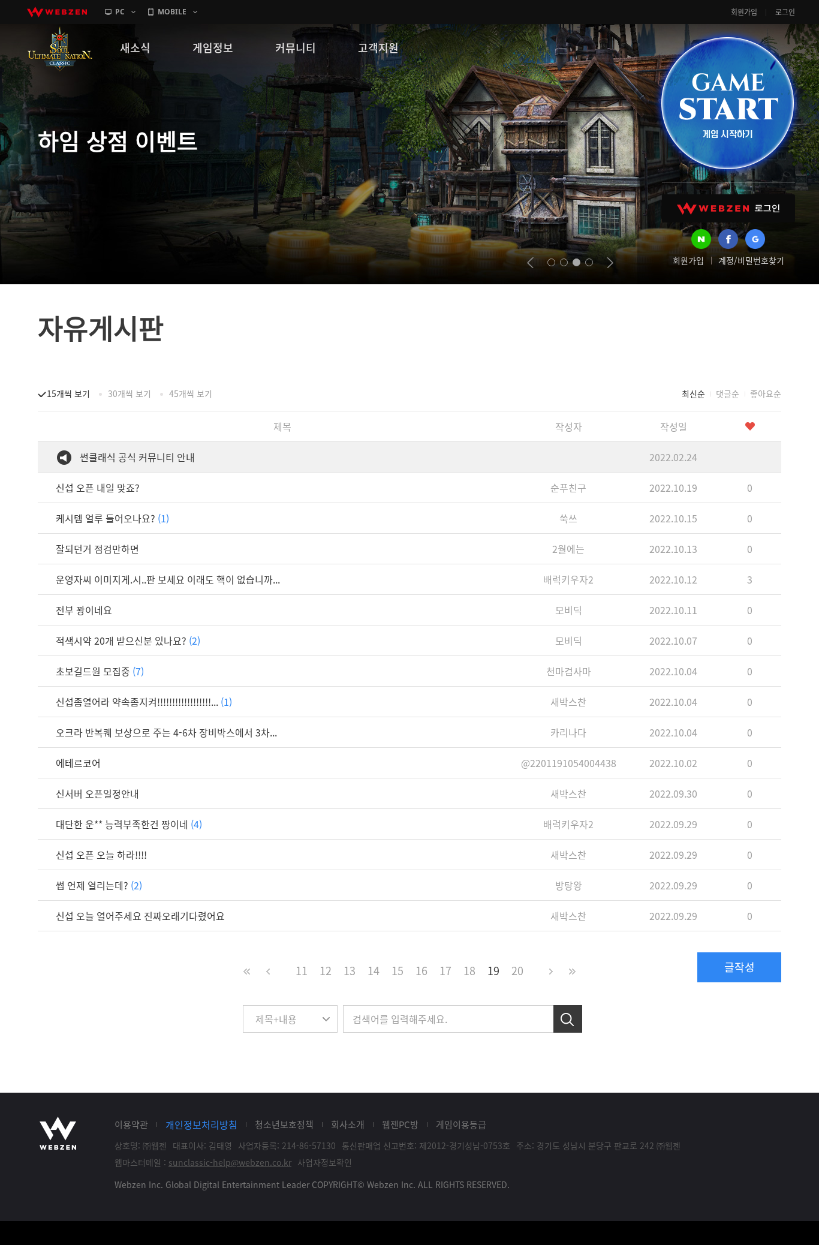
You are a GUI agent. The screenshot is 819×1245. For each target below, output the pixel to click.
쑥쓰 (568, 518)
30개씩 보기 (129, 393)
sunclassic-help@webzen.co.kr (229, 1162)
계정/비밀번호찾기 (751, 260)
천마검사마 (568, 671)
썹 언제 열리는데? (99, 885)
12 (326, 971)
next (610, 262)
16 (421, 971)
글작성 (739, 967)
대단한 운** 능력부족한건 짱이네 (129, 824)
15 (398, 971)
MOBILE (172, 12)
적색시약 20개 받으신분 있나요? (128, 640)
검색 (567, 1019)
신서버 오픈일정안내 (97, 793)
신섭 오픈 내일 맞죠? (98, 487)
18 (469, 971)
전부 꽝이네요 (84, 610)
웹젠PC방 (400, 1124)
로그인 (785, 12)
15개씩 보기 (68, 393)
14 (374, 971)
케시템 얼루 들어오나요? (112, 518)
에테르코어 (78, 763)
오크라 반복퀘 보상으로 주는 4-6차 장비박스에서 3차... (166, 732)
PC (120, 12)
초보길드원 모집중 (100, 671)
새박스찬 (568, 701)
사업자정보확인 (324, 1162)
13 (350, 971)
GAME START (727, 103)
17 (445, 971)
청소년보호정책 (284, 1124)
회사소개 (348, 1124)
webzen (57, 12)
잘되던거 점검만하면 (97, 549)
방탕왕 (568, 885)
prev (530, 262)
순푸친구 (568, 487)
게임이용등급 (461, 1124)
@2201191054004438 (568, 763)
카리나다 (568, 732)
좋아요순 (765, 393)
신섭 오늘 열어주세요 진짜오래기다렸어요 (140, 916)
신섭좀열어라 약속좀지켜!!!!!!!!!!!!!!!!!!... (144, 701)
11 (302, 971)
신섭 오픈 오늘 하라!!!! (101, 854)
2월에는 (568, 549)
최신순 (693, 393)
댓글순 (727, 393)
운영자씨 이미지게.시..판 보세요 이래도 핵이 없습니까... (168, 579)
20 (517, 971)
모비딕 (568, 610)
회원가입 (744, 12)
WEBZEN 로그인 (728, 208)
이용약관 (131, 1124)
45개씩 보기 (190, 393)
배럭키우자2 (568, 579)
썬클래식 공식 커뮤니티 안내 (137, 457)
